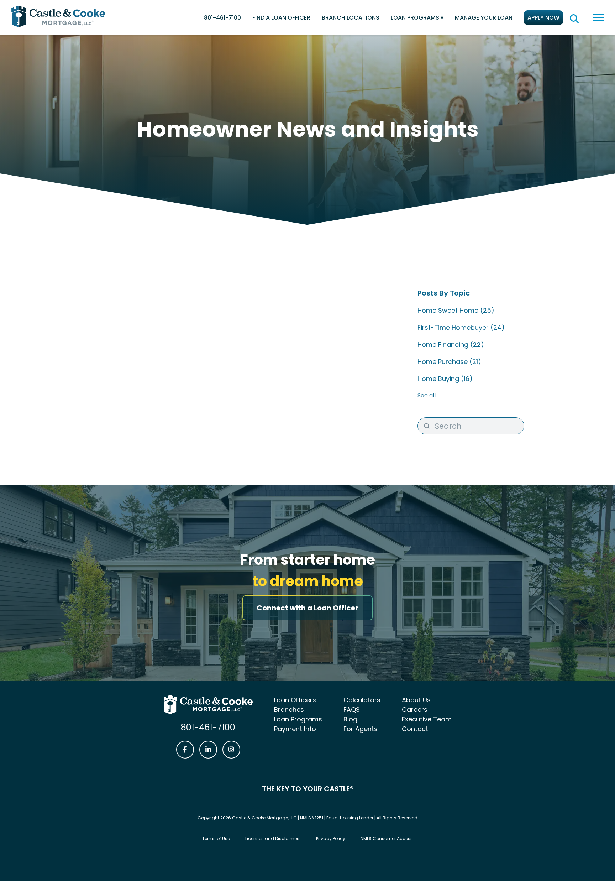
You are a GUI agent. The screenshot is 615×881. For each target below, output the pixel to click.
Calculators (361, 699)
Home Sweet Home (455, 310)
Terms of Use (216, 838)
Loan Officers (295, 699)
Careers (414, 709)
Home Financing (450, 344)
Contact (415, 728)
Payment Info (295, 728)
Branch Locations (350, 18)
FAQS (351, 709)
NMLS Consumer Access (387, 838)
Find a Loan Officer (281, 18)
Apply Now (543, 18)
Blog (350, 719)
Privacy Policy (330, 838)
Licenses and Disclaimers (273, 838)
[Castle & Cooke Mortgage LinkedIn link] (208, 750)
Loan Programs (415, 18)
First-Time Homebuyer (461, 327)
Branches (289, 709)
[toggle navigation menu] (598, 17)
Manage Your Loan (483, 18)
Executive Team (427, 719)
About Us (416, 699)
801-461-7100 (222, 18)
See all (426, 395)
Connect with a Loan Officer (307, 608)
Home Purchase (449, 361)
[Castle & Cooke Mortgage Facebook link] (185, 750)
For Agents (360, 728)
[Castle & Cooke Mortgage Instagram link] (231, 750)
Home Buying (445, 378)
